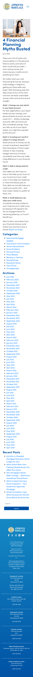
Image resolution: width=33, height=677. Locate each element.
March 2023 (11, 337)
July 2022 (10, 359)
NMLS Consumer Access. (16, 551)
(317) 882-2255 (18, 587)
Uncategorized (12, 268)
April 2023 (10, 334)
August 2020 (11, 422)
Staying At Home (13, 262)
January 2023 (11, 343)
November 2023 (12, 318)
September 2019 (13, 433)
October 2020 (12, 417)
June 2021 (10, 395)
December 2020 (13, 411)
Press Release (12, 254)
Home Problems (13, 249)
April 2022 (10, 367)
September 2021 (13, 387)
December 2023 (12, 315)
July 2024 (10, 298)
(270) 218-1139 (16, 669)
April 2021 (10, 400)
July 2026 (10, 276)
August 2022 (11, 356)
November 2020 (13, 414)
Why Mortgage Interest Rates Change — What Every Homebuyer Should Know (18, 475)
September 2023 (13, 320)
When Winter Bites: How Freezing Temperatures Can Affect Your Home (18, 467)
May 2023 (10, 332)
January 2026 (12, 282)
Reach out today (16, 229)
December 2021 (12, 378)
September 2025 (13, 293)
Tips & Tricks (11, 265)
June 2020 (10, 428)
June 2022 (10, 362)
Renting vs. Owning (14, 257)
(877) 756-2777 (19, 585)
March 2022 (11, 370)
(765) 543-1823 (16, 638)
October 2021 (11, 384)
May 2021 (10, 398)
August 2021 (11, 389)
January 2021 (11, 409)
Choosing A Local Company (18, 243)
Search (16, 508)
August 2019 (11, 436)
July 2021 (9, 392)
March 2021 (11, 403)
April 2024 (10, 304)
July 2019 (10, 439)
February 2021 (12, 406)
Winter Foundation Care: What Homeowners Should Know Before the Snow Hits (17, 495)
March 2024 (11, 307)
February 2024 (12, 309)
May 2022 (10, 365)
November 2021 (12, 381)
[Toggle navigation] (28, 6)
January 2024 (11, 312)
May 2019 (10, 444)
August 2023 (11, 323)
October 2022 (12, 351)
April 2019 (10, 447)
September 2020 (13, 420)
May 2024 (10, 301)
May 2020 (10, 431)
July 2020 (10, 425)
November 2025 (13, 287)
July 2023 (10, 326)
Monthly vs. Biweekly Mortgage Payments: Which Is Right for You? (18, 459)
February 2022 (12, 373)
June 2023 (10, 329)
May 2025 (10, 296)
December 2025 (13, 285)
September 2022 (13, 354)
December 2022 (12, 345)
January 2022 (11, 376)
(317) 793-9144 (16, 653)
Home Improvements (15, 246)
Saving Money (12, 260)
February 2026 (12, 279)
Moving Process (13, 251)
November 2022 (12, 348)
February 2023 (12, 340)
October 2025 (12, 290)
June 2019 (10, 442)
